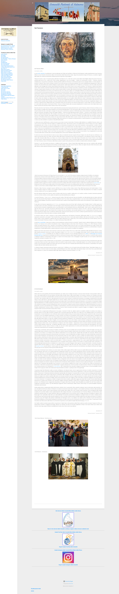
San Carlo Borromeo (5, 63)
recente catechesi (41, 73)
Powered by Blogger (69, 581)
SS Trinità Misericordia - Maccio (8, 45)
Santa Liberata (4, 60)
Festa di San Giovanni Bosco (7, 65)
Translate (10, 103)
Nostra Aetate (97, 182)
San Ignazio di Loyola (5, 78)
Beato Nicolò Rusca (5, 69)
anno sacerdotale (41, 222)
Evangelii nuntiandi (39, 346)
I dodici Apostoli (4, 87)
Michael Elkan (71, 583)
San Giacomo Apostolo (6, 93)
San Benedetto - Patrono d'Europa (8, 58)
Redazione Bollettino (5, 40)
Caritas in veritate (41, 233)
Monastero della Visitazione (7, 49)
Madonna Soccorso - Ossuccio (7, 46)
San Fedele (3, 56)
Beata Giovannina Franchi (6, 70)
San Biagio (3, 55)
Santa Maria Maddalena (6, 86)
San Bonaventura (4, 57)
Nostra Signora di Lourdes (6, 48)
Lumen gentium (57, 366)
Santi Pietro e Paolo (5, 88)
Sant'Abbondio (4, 62)
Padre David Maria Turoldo (6, 75)
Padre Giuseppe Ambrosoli (7, 74)
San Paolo (3, 90)
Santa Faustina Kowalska (6, 77)
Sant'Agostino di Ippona (6, 94)
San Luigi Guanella (5, 64)
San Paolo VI (4, 68)
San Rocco (3, 61)
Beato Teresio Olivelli (5, 71)
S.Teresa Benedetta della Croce (8, 67)
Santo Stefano (4, 54)
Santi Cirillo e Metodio (6, 76)
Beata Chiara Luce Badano (6, 73)
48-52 (87, 233)
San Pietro (3, 89)
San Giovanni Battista (5, 92)
